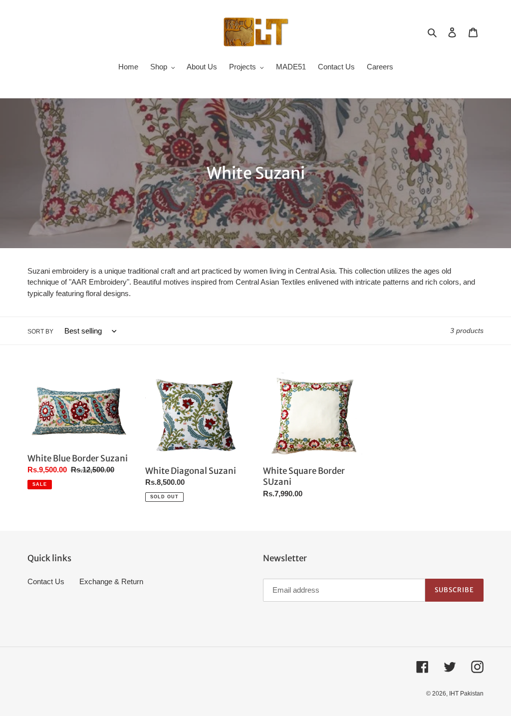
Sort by (40, 331)
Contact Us (45, 581)
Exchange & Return (111, 581)
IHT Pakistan (466, 693)
